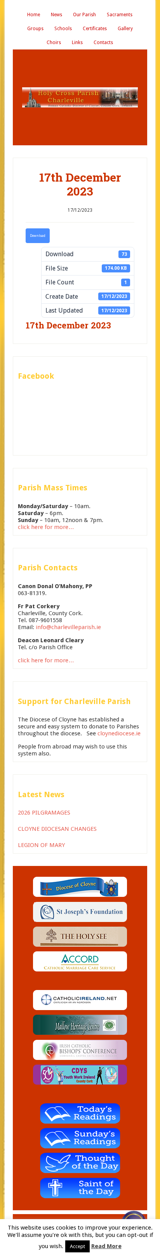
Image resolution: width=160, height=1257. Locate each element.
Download (37, 236)
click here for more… (46, 527)
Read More (106, 1246)
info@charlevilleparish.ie (68, 627)
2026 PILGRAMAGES (44, 812)
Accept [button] (77, 1246)
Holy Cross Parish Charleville (80, 97)
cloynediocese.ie (119, 733)
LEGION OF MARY (41, 845)
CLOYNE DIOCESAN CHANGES (57, 828)
